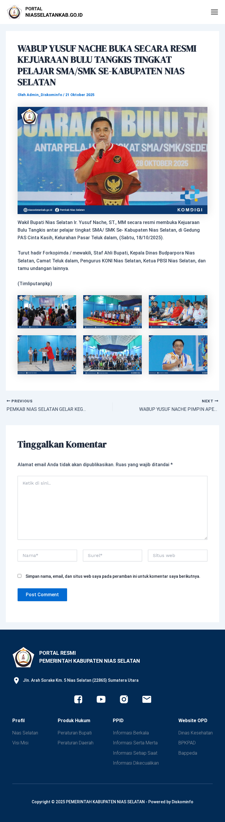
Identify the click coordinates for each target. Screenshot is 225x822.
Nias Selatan (25, 733)
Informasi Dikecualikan (136, 763)
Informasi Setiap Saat (135, 753)
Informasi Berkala (131, 733)
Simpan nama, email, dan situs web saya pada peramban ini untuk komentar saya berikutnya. (112, 576)
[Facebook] (78, 699)
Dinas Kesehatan (195, 733)
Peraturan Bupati (75, 733)
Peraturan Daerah (75, 743)
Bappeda (187, 753)
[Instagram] (124, 699)
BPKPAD (187, 743)
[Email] (147, 699)
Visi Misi (20, 743)
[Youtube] (101, 699)
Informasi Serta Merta (135, 743)
